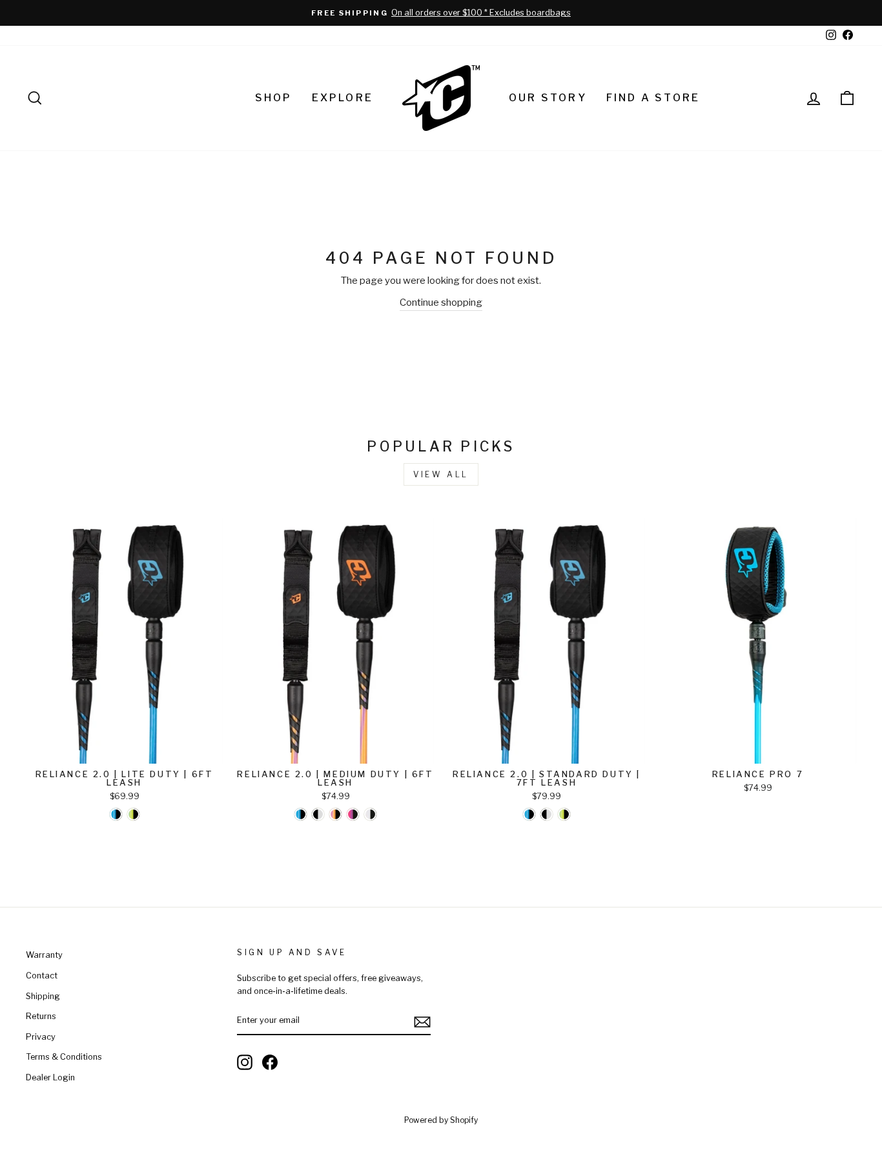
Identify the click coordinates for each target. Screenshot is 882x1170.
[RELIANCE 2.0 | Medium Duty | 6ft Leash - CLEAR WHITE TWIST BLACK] (370, 814)
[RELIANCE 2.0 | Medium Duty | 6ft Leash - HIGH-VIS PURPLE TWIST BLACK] (335, 814)
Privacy (41, 1037)
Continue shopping (441, 302)
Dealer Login (50, 1077)
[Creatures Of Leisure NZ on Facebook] (270, 1062)
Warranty (44, 955)
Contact (41, 975)
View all (441, 474)
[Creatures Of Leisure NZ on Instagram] (244, 1062)
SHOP (273, 98)
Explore (342, 98)
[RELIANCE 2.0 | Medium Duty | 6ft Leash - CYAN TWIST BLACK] (300, 814)
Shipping (43, 996)
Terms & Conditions (64, 1057)
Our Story (548, 98)
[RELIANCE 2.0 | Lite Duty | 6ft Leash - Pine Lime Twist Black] (133, 814)
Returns (41, 1016)
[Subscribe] (422, 1021)
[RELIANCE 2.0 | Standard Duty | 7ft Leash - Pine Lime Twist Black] (564, 814)
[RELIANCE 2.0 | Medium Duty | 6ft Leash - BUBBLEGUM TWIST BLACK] (353, 814)
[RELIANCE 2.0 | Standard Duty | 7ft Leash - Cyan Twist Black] (529, 814)
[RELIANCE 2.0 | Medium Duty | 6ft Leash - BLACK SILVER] (318, 814)
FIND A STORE (653, 98)
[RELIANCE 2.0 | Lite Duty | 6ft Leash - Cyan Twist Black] (116, 814)
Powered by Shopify (441, 1120)
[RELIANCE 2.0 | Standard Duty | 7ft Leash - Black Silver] (546, 814)
